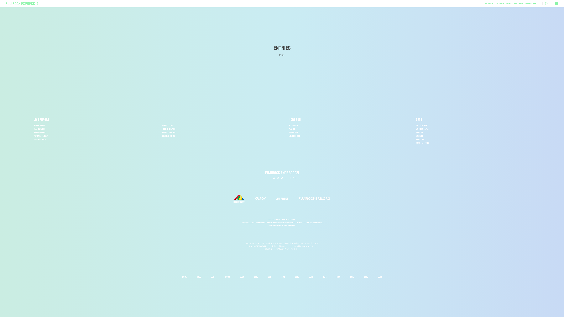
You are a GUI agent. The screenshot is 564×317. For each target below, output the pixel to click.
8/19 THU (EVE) (422, 129)
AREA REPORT (530, 3)
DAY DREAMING (40, 139)
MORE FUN (500, 3)
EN (278, 178)
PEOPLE (509, 3)
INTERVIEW (293, 125)
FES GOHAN (518, 3)
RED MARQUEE (39, 129)
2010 (256, 277)
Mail (294, 178)
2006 (199, 277)
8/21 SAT (419, 136)
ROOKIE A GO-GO (168, 136)
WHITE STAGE (167, 125)
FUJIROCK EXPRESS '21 (23, 3)
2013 (297, 277)
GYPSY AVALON (40, 132)
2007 (213, 277)
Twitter (281, 178)
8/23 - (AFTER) (422, 143)
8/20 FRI (419, 132)
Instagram (290, 178)
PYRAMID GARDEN (41, 136)
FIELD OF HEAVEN (169, 129)
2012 (283, 277)
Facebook (285, 178)
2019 (380, 277)
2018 (366, 277)
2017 (352, 277)
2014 (311, 277)
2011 (269, 277)
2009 (242, 277)
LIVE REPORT (489, 3)
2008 (227, 277)
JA (274, 178)
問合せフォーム (286, 246)
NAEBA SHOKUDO (169, 132)
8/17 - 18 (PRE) (422, 125)
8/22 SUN (420, 139)
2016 (338, 277)
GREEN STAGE (39, 125)
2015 (325, 277)
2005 (184, 277)
